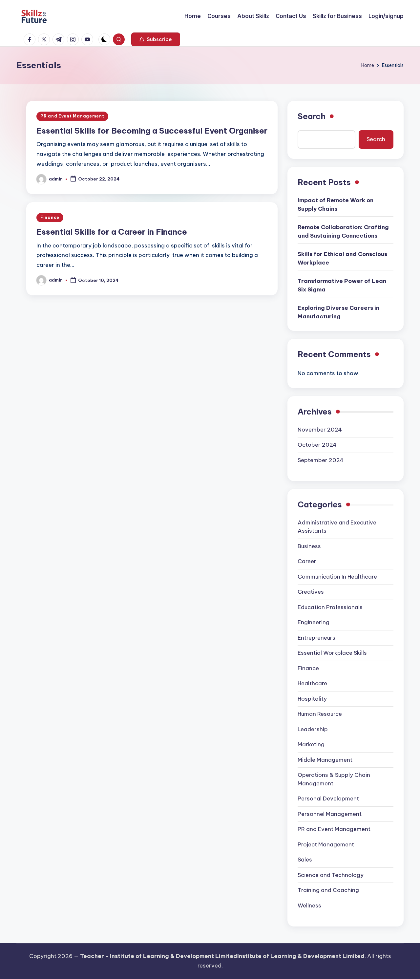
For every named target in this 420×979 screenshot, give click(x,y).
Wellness (309, 905)
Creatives (311, 591)
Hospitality (312, 698)
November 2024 (320, 429)
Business (309, 546)
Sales (305, 859)
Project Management (326, 844)
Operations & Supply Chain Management (334, 779)
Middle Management (325, 759)
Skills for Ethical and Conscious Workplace (342, 258)
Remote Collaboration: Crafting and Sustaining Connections (343, 231)
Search (312, 116)
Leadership (313, 729)
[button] (155, 39)
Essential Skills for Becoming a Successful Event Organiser (151, 131)
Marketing (311, 744)
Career (307, 561)
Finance (49, 217)
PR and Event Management (72, 116)
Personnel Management (330, 814)
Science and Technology (331, 875)
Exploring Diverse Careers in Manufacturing (338, 312)
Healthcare (312, 683)
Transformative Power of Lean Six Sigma (342, 285)
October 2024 (317, 444)
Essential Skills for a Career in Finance (111, 232)
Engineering (313, 622)
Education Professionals (330, 607)
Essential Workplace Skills (332, 652)
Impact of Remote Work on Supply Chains (335, 204)
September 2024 (321, 460)
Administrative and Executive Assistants (337, 527)
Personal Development (328, 798)
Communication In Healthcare (337, 576)
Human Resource (320, 713)
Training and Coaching (328, 890)
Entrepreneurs (316, 637)
